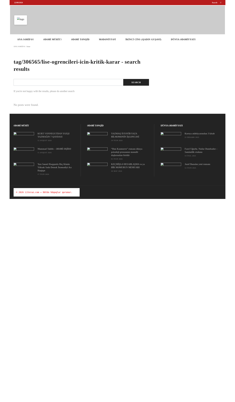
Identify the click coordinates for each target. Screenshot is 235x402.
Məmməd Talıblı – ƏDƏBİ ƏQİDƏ (54, 149)
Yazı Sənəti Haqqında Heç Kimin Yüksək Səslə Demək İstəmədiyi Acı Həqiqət (55, 167)
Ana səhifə (19, 46)
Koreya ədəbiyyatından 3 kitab (200, 133)
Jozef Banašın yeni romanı (197, 164)
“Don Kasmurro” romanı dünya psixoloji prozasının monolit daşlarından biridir (126, 152)
